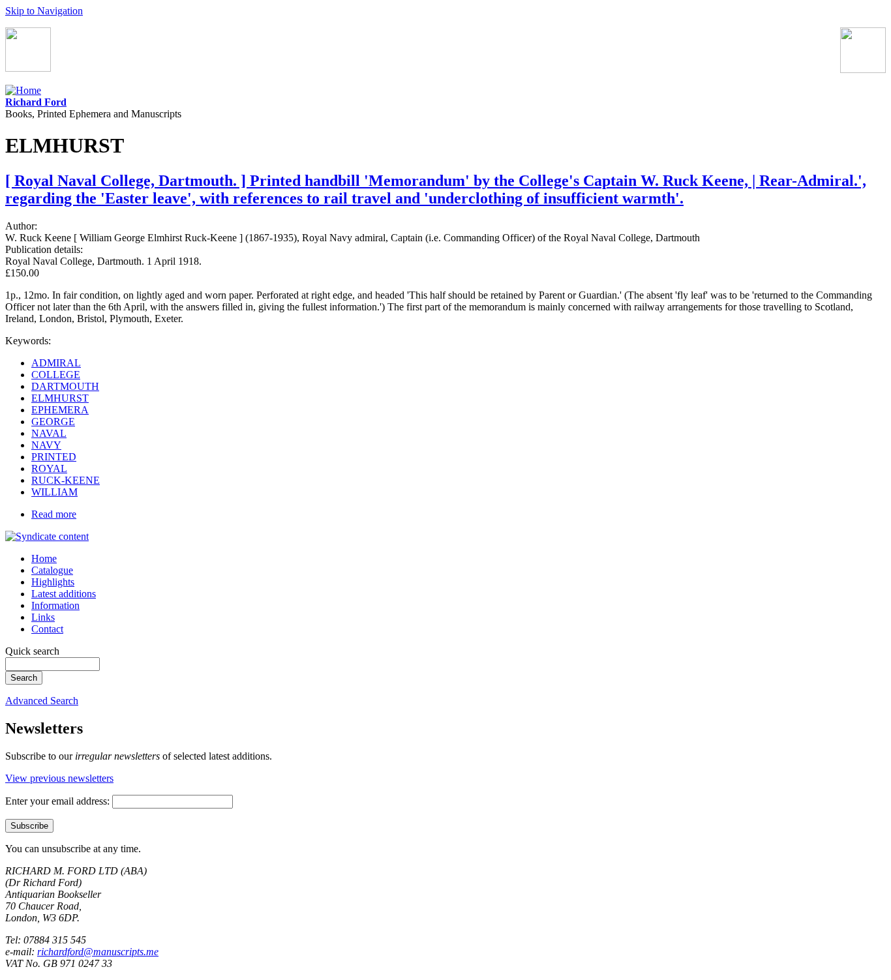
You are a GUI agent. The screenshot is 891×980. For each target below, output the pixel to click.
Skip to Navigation (44, 10)
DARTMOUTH (65, 386)
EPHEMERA (60, 409)
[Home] (23, 90)
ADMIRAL (56, 362)
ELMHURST (60, 398)
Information (55, 605)
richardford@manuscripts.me (98, 951)
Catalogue (52, 570)
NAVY (46, 445)
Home (44, 558)
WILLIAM (54, 491)
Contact (47, 628)
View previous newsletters (59, 778)
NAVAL (49, 433)
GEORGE (53, 421)
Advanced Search (41, 700)
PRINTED (53, 456)
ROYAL (49, 468)
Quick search (32, 651)
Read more (53, 514)
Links (43, 617)
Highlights (52, 581)
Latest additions (63, 593)
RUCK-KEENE (65, 480)
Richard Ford (36, 102)
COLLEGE (55, 374)
